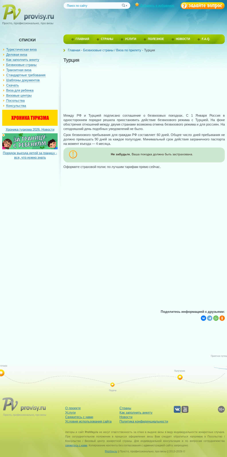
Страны (125, 408)
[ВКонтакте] (203, 318)
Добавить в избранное (157, 5)
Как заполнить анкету (22, 60)
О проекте (73, 408)
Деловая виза (16, 54)
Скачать (12, 85)
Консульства (16, 106)
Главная (74, 50)
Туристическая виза (21, 49)
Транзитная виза (18, 70)
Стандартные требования (25, 75)
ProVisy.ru (111, 451)
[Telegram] (209, 318)
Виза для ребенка (19, 90)
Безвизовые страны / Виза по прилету (112, 50)
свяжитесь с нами (76, 445)
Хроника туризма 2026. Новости (30, 129)
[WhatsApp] (216, 318)
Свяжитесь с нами (79, 417)
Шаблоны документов (23, 80)
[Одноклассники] (222, 318)
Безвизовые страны (21, 65)
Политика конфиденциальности (143, 421)
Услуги (70, 412)
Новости (125, 417)
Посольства (15, 100)
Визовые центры (19, 95)
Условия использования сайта (88, 421)
